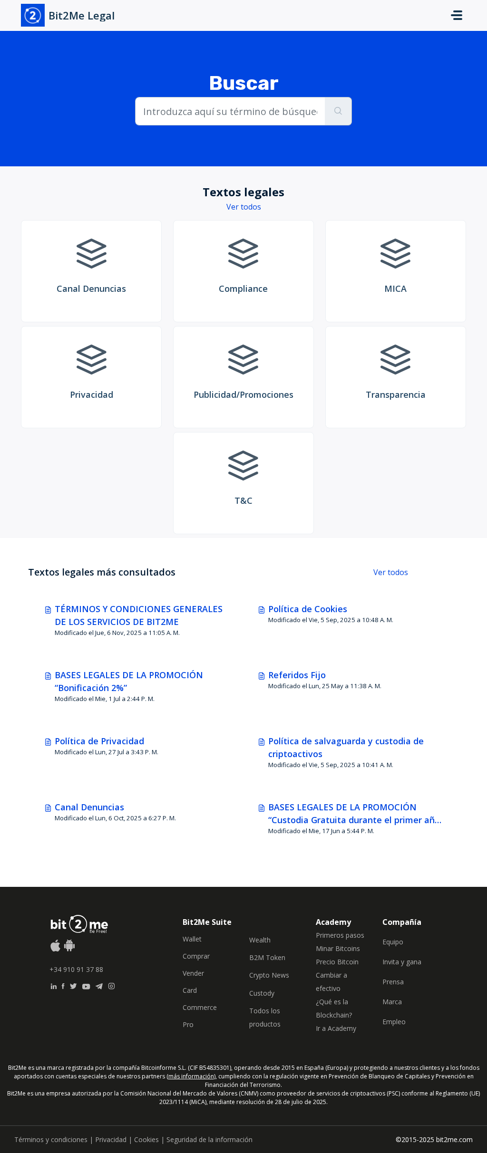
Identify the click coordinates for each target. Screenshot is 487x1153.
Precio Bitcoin (337, 961)
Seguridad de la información (209, 1139)
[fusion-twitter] (73, 985)
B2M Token (267, 957)
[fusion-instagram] (111, 985)
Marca (392, 1001)
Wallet (192, 938)
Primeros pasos (340, 935)
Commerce (200, 1007)
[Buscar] (338, 111)
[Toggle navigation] (456, 15)
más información (191, 1076)
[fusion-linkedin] (53, 985)
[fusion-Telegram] (99, 985)
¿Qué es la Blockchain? (334, 1008)
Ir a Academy (336, 1028)
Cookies (146, 1139)
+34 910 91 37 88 (76, 969)
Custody (261, 993)
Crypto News (269, 975)
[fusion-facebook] (63, 985)
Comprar (196, 956)
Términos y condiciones (51, 1139)
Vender (193, 973)
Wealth (260, 939)
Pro (188, 1024)
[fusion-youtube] (86, 985)
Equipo (392, 941)
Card (190, 990)
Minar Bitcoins (338, 948)
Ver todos (243, 207)
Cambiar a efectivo (331, 981)
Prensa (393, 981)
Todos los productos (265, 1017)
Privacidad (111, 1139)
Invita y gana (401, 961)
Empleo (394, 1021)
